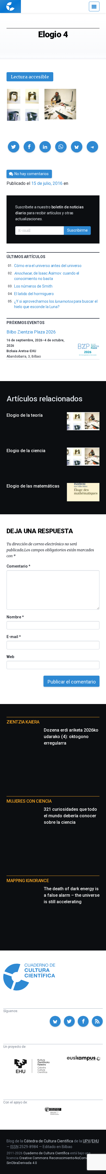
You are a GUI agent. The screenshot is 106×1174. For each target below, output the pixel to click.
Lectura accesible (30, 76)
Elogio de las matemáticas (33, 486)
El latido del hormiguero (34, 294)
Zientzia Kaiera (23, 722)
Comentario (18, 566)
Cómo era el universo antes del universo (48, 266)
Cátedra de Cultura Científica (48, 1141)
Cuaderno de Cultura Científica (46, 1153)
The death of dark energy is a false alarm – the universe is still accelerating (71, 895)
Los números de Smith (33, 286)
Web (10, 657)
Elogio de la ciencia (26, 450)
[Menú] (94, 6)
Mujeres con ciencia (29, 801)
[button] (13, 146)
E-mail (13, 637)
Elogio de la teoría (25, 415)
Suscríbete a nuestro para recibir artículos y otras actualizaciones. (49, 213)
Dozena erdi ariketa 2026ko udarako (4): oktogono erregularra (71, 737)
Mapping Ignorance (28, 880)
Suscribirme (77, 230)
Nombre (15, 617)
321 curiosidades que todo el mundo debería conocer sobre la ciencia (70, 816)
